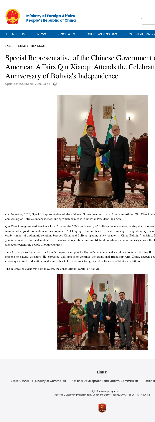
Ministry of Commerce (50, 381)
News (41, 34)
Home (9, 45)
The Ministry (16, 34)
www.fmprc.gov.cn (109, 391)
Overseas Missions (102, 34)
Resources (66, 34)
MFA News (38, 45)
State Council (20, 381)
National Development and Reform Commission (105, 381)
